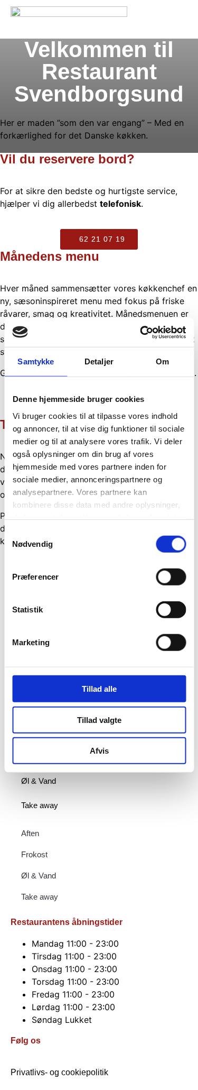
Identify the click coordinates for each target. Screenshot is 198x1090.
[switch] (171, 577)
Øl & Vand (38, 780)
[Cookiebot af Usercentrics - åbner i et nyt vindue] (141, 332)
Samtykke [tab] (35, 361)
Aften (30, 833)
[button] (175, 19)
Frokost (34, 854)
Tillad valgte (99, 719)
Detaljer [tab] (99, 361)
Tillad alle (99, 688)
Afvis (99, 750)
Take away (39, 805)
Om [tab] (162, 361)
